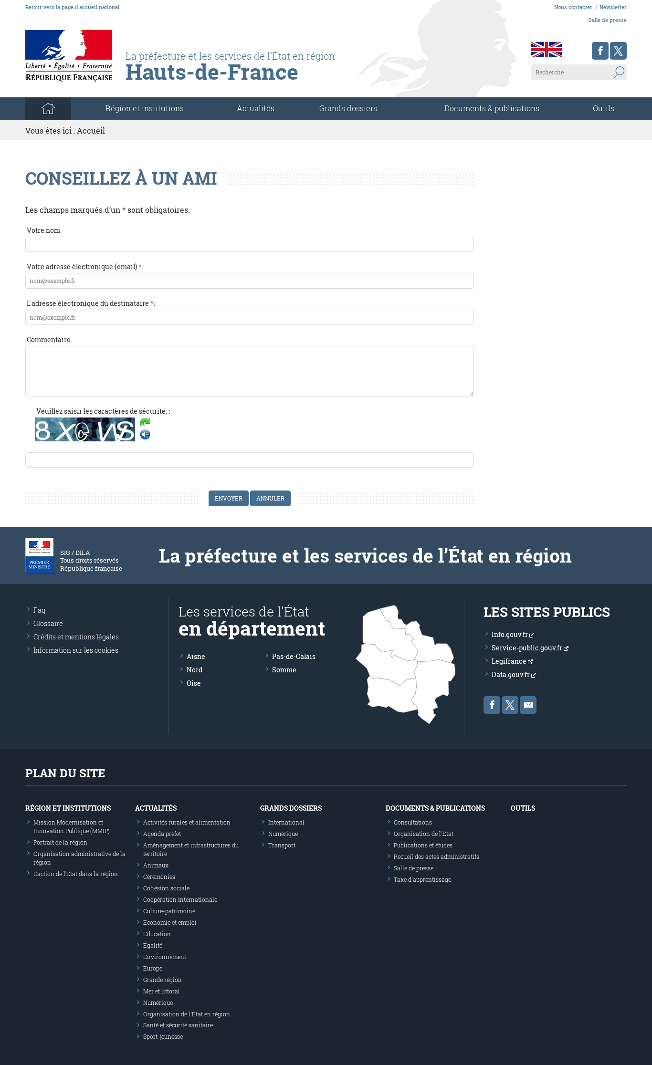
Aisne (196, 656)
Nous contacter (573, 6)
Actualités (255, 108)
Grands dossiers (348, 108)
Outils (603, 108)
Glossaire (48, 623)
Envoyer (228, 498)
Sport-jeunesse (163, 1036)
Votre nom (43, 230)
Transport (281, 845)
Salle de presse (608, 19)
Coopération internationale (180, 899)
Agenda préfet (162, 833)
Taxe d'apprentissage (422, 879)
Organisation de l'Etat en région (186, 1014)
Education (157, 934)
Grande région (162, 979)
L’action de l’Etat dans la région (75, 873)
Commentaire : (50, 339)
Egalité (152, 945)
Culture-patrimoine (169, 911)
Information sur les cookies (75, 650)
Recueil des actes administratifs (436, 856)
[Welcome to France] (546, 49)
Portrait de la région (60, 842)
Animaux (155, 865)
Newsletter (613, 6)
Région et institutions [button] (144, 108)
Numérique (158, 1002)
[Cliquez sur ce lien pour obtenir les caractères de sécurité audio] (145, 434)
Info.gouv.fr (510, 634)
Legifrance (510, 661)
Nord (194, 669)
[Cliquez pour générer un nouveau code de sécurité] (145, 423)
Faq (39, 610)
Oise (194, 683)
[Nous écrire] (528, 705)
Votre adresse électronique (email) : (85, 266)
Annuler (270, 498)
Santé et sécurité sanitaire (178, 1025)
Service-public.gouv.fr (528, 647)
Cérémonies (159, 876)
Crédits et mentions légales (76, 636)
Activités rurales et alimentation (187, 822)
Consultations (413, 822)
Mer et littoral (161, 991)
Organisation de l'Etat (423, 833)
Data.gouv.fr (511, 674)
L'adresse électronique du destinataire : (91, 303)
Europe (152, 968)
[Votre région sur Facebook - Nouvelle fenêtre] (600, 51)
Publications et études (423, 845)
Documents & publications (491, 108)
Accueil (91, 130)
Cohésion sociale (166, 888)
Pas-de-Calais (293, 656)
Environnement (164, 957)
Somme (284, 669)
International (286, 822)
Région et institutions (68, 808)
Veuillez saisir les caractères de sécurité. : (103, 411)
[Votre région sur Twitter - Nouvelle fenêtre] (618, 51)
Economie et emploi (170, 922)
